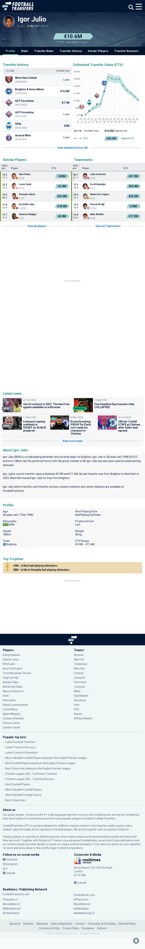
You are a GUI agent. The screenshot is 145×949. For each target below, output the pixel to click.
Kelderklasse (81, 908)
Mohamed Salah (12, 686)
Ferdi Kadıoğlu (98, 184)
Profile (10, 51)
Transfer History (71, 51)
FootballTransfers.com (16, 894)
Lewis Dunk (25, 184)
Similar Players (98, 51)
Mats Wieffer (97, 214)
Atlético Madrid (83, 718)
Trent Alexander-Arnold (17, 673)
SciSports (123, 829)
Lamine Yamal (11, 727)
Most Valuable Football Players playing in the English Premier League (46, 757)
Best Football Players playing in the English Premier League (40, 763)
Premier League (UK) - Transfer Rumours (29, 779)
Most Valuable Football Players (23, 789)
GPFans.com (81, 899)
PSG (76, 709)
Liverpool (79, 677)
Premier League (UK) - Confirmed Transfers (31, 773)
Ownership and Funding (102, 923)
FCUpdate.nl (10, 899)
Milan (77, 691)
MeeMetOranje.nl (84, 913)
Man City (79, 668)
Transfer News (44, 51)
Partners (28, 923)
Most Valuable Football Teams (23, 794)
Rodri (6, 695)
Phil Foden (9, 664)
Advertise (42, 923)
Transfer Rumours (126, 51)
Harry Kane (9, 700)
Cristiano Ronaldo (13, 718)
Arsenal (78, 654)
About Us (14, 923)
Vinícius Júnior (11, 722)
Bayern (78, 713)
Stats (24, 51)
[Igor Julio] (9, 21)
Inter (76, 704)
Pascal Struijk (97, 204)
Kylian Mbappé (12, 713)
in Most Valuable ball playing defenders (41, 569)
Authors (102, 928)
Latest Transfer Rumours (20, 747)
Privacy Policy (71, 928)
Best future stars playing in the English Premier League (38, 768)
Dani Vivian (24, 174)
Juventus (79, 686)
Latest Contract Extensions (21, 752)
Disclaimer (88, 928)
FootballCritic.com (84, 894)
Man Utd (79, 659)
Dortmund (80, 682)
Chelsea (79, 673)
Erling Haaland (11, 654)
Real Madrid (81, 695)
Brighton (86, 456)
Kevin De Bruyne (12, 668)
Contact (80, 923)
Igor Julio (32, 19)
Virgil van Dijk (11, 677)
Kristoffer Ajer (27, 204)
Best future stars (15, 800)
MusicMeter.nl (82, 904)
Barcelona (80, 700)
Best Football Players (17, 784)
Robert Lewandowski (15, 704)
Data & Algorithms (61, 923)
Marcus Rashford (13, 691)
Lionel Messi (10, 709)
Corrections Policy (49, 928)
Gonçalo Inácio (27, 194)
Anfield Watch (11, 913)
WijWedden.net (12, 908)
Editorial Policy (127, 923)
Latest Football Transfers (20, 742)
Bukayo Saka (10, 682)
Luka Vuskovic (98, 174)
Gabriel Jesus (11, 659)
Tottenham (80, 664)
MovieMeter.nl (11, 904)
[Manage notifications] (136, 941)
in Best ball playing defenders (35, 565)
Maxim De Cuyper (99, 194)
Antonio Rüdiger (28, 214)
